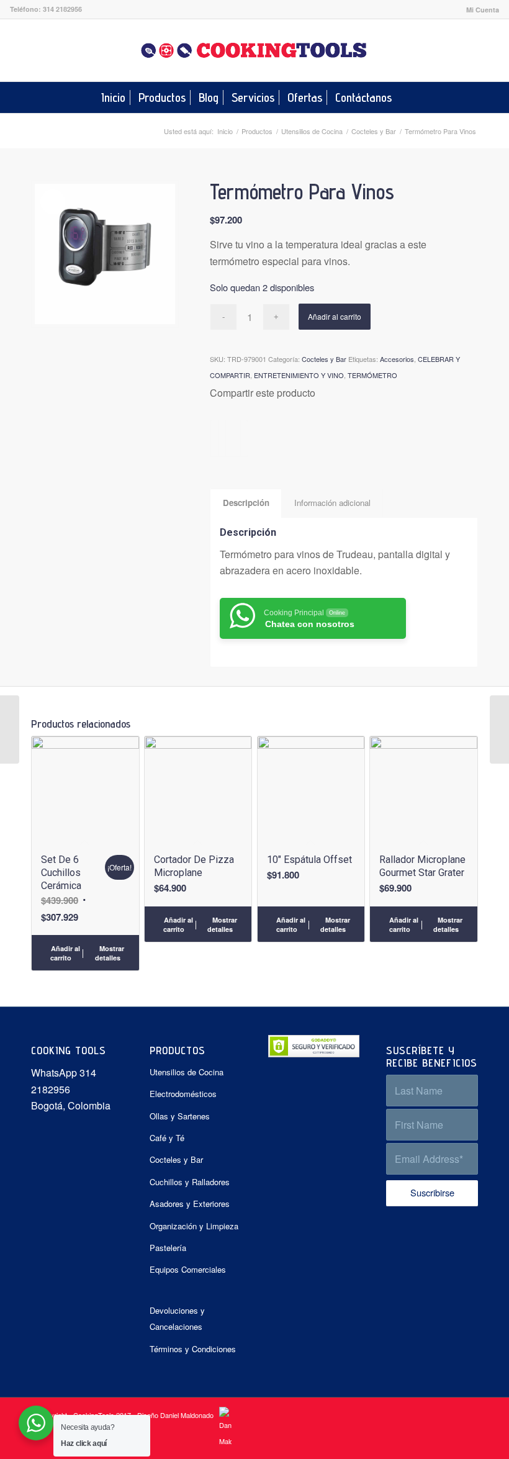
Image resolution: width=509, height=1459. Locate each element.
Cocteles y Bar (324, 359)
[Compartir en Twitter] (221, 438)
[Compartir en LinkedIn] (236, 438)
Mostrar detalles (110, 953)
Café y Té (167, 1138)
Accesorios (397, 359)
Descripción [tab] (246, 502)
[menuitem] (479, 9)
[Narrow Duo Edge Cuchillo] (9, 729)
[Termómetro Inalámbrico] (499, 729)
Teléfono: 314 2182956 (46, 9)
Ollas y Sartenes (180, 1116)
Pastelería (168, 1247)
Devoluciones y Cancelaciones (177, 1318)
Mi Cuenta (482, 9)
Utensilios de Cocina (186, 1072)
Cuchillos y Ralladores (190, 1182)
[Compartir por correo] (244, 438)
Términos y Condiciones (193, 1349)
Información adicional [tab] (332, 502)
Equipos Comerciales (188, 1269)
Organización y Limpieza (194, 1226)
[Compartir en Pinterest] (229, 438)
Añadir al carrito (334, 316)
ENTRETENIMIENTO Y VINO (299, 375)
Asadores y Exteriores (190, 1203)
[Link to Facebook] (471, 50)
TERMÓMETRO (372, 375)
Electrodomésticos (183, 1094)
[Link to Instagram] (489, 50)
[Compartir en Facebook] (214, 438)
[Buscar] (406, 97)
